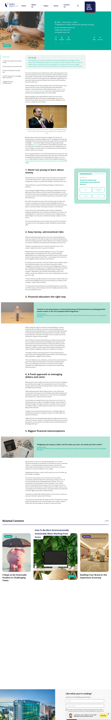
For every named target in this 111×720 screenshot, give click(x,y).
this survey (36, 144)
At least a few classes (98, 189)
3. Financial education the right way (11, 71)
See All (107, 521)
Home (24, 6)
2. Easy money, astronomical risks (12, 66)
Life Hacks (7, 45)
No (98, 196)
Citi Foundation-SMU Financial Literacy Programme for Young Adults (44, 161)
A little (86, 196)
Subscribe (103, 715)
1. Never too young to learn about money (12, 61)
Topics (45, 6)
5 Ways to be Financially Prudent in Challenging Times (14, 577)
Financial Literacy (66, 22)
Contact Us (67, 6)
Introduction (6, 57)
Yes (86, 190)
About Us (33, 6)
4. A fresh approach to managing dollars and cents (11, 76)
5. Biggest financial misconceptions (7, 82)
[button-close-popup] (108, 714)
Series (56, 6)
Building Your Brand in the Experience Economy (93, 576)
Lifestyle (75, 22)
